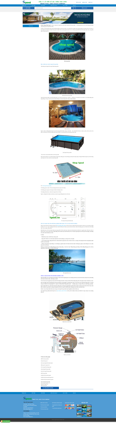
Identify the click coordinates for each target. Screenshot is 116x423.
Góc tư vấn (65, 5)
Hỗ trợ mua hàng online (57, 402)
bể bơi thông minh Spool (61, 225)
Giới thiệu (33, 5)
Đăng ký (91, 2)
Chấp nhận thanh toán (69, 402)
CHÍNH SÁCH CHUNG (44, 402)
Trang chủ (24, 5)
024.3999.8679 (6, 421)
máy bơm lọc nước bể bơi (61, 290)
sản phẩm (79, 2)
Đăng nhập (85, 2)
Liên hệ (74, 5)
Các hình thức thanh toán (57, 408)
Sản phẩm (43, 5)
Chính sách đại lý (53, 5)
